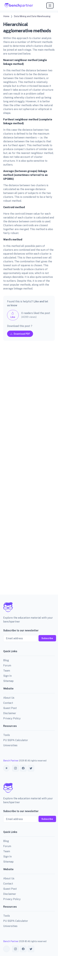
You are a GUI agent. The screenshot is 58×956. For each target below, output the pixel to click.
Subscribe (47, 638)
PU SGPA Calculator (15, 740)
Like (12, 317)
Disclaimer (9, 713)
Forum (7, 665)
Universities (10, 745)
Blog (6, 660)
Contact (8, 702)
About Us (8, 697)
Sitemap (8, 681)
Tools (6, 735)
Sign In (7, 675)
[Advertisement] (29, 470)
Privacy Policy (12, 718)
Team (6, 670)
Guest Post (10, 708)
